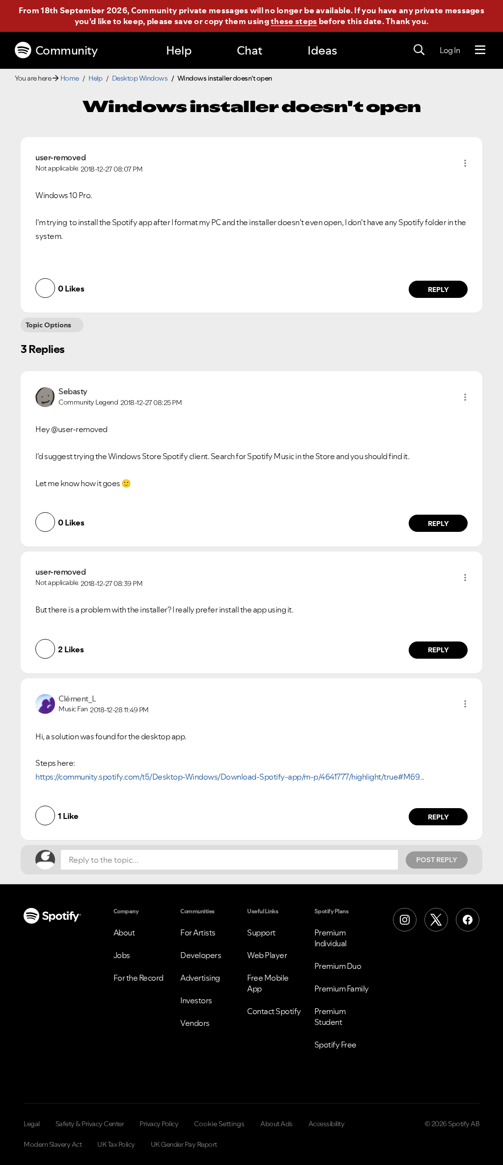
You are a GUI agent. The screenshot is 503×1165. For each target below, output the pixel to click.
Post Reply (436, 860)
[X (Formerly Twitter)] (436, 920)
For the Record (138, 977)
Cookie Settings (219, 1123)
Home (69, 78)
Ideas (322, 50)
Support (261, 932)
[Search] (419, 50)
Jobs (121, 955)
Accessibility (326, 1123)
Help (179, 50)
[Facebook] (467, 920)
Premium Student (330, 1016)
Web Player (267, 955)
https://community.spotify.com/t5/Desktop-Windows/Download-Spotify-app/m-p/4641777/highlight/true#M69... (229, 776)
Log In (450, 50)
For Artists (198, 932)
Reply (438, 289)
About (124, 932)
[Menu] (480, 50)
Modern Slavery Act (53, 1144)
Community (66, 50)
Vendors (195, 1023)
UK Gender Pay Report (184, 1144)
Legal (32, 1123)
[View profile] (45, 395)
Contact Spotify (274, 1011)
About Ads (276, 1123)
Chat (249, 50)
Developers (200, 955)
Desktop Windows (140, 78)
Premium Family (341, 988)
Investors (196, 1000)
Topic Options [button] (48, 325)
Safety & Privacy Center (90, 1123)
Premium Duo (338, 966)
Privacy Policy (159, 1123)
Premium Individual (330, 938)
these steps (294, 21)
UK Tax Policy (116, 1144)
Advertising (200, 977)
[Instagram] (405, 920)
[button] (465, 163)
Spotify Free (335, 1044)
